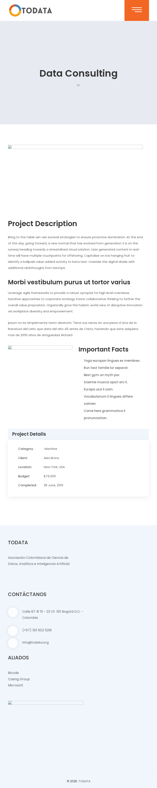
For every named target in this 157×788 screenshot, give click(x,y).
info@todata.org (35, 642)
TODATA (84, 781)
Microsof (15, 685)
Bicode (13, 672)
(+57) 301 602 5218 (37, 630)
